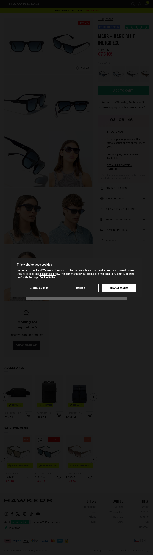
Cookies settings (39, 288)
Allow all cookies (119, 288)
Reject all (81, 288)
